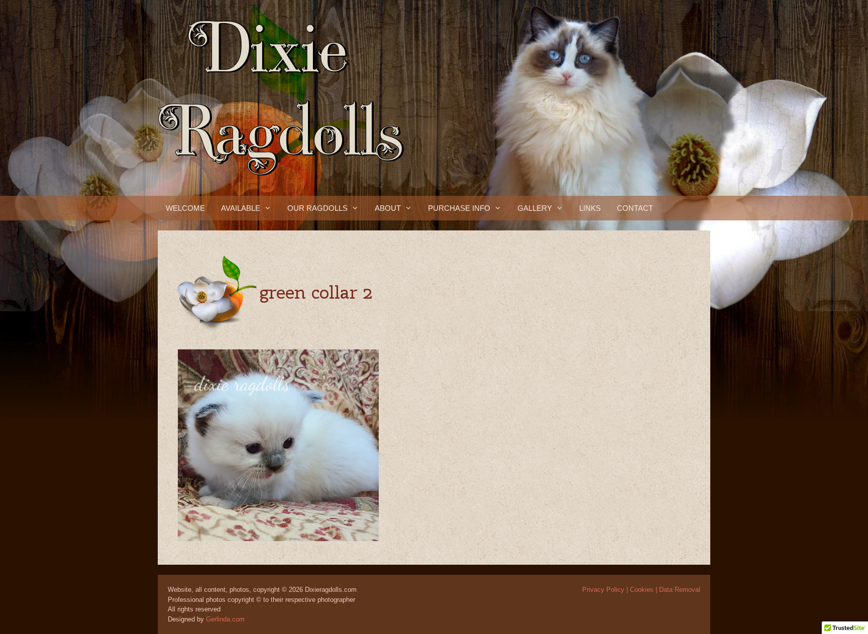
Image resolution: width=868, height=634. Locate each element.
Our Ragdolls (317, 208)
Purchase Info (459, 208)
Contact (635, 208)
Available (240, 208)
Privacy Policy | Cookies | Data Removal (641, 589)
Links (590, 208)
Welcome (185, 208)
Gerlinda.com (225, 619)
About (388, 208)
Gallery (534, 208)
